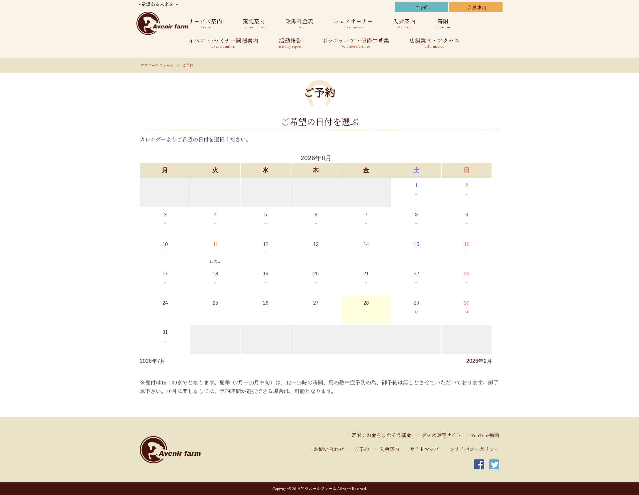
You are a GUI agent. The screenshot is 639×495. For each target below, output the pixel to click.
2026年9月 (479, 361)
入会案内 (389, 449)
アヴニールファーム (157, 65)
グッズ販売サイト (441, 435)
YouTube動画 (485, 435)
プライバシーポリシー (474, 449)
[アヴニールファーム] (190, 449)
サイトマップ (424, 449)
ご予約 (361, 449)
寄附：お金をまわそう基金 (381, 435)
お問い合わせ (329, 449)
